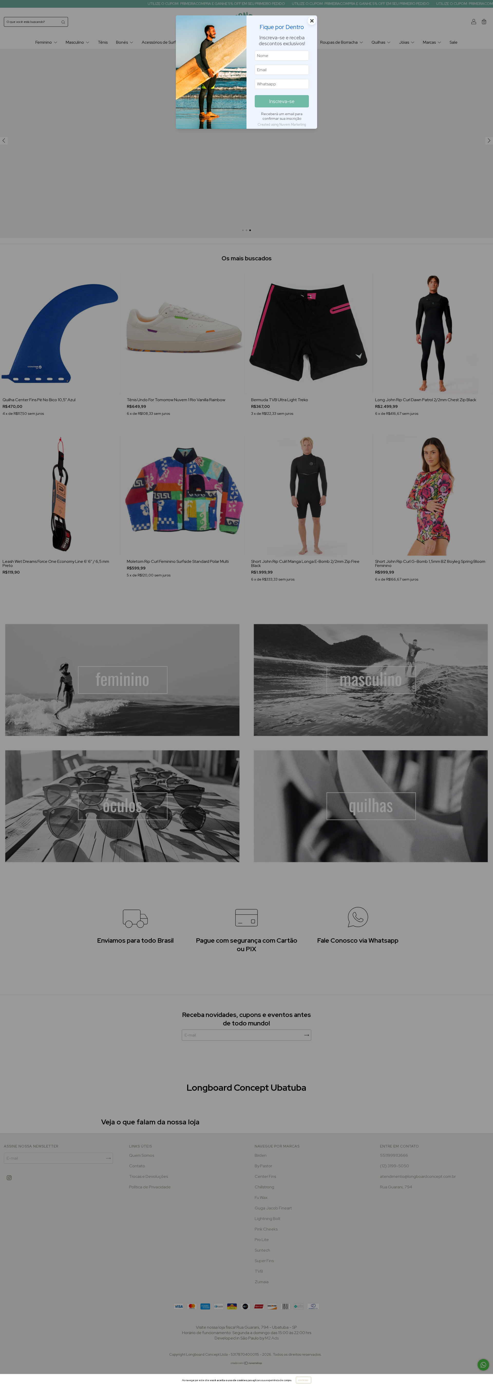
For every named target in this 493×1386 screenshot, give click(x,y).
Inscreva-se (282, 101)
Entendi (303, 1380)
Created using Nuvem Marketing (282, 124)
